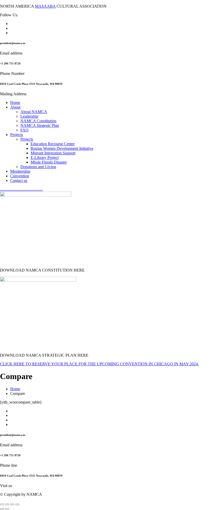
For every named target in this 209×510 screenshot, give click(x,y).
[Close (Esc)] (17, 504)
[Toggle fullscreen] (7, 504)
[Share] (12, 504)
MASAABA (45, 6)
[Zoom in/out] (2, 504)
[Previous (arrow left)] (2, 509)
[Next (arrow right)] (7, 509)
